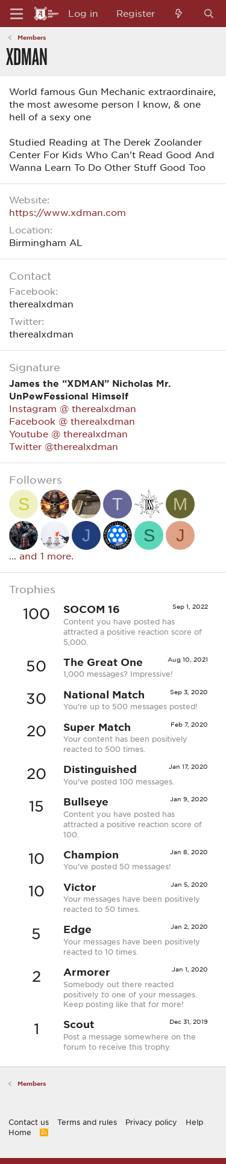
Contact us (28, 1122)
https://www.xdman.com (67, 212)
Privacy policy (151, 1122)
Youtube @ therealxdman (68, 433)
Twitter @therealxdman (63, 446)
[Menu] (16, 14)
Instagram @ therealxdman (72, 408)
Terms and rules (87, 1122)
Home (19, 1132)
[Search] (209, 13)
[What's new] (178, 13)
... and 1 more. (41, 555)
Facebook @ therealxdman (72, 421)
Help (194, 1122)
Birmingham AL (46, 242)
